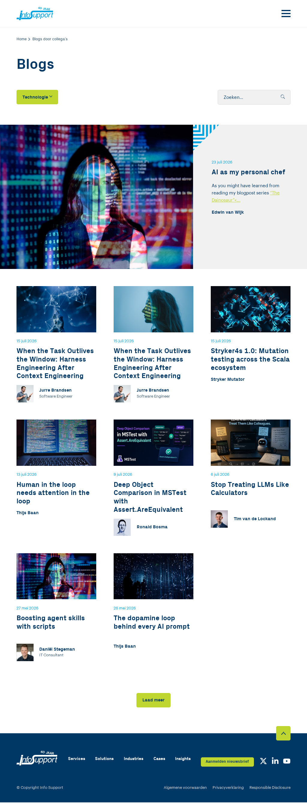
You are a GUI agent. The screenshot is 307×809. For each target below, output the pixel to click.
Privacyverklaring (228, 787)
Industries (133, 758)
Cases (159, 758)
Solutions (104, 758)
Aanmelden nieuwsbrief (227, 761)
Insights (183, 758)
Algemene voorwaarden (185, 787)
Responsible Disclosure (270, 787)
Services (76, 758)
